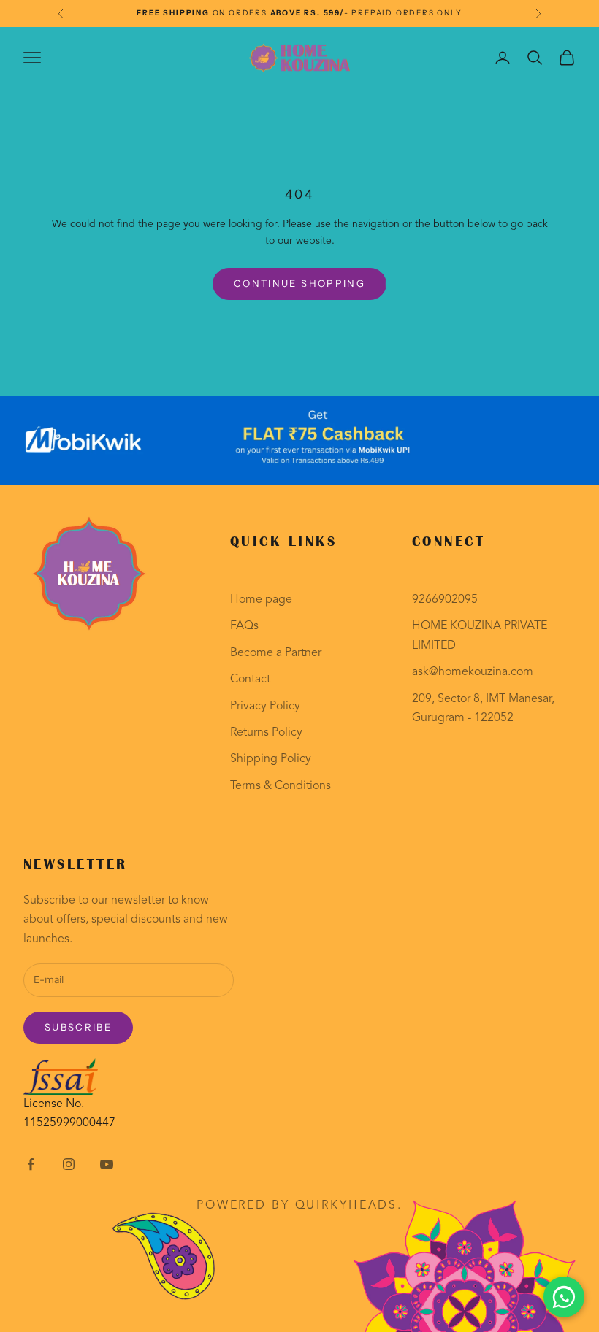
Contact (250, 679)
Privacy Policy (265, 706)
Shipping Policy (270, 759)
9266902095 (445, 600)
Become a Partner (275, 653)
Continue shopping (299, 283)
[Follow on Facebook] (30, 1164)
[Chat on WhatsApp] (563, 1297)
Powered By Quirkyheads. (299, 1206)
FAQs (244, 626)
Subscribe (78, 1027)
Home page (261, 600)
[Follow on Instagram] (68, 1164)
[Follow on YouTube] (106, 1164)
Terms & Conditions (280, 786)
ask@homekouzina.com (472, 672)
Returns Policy (266, 733)
